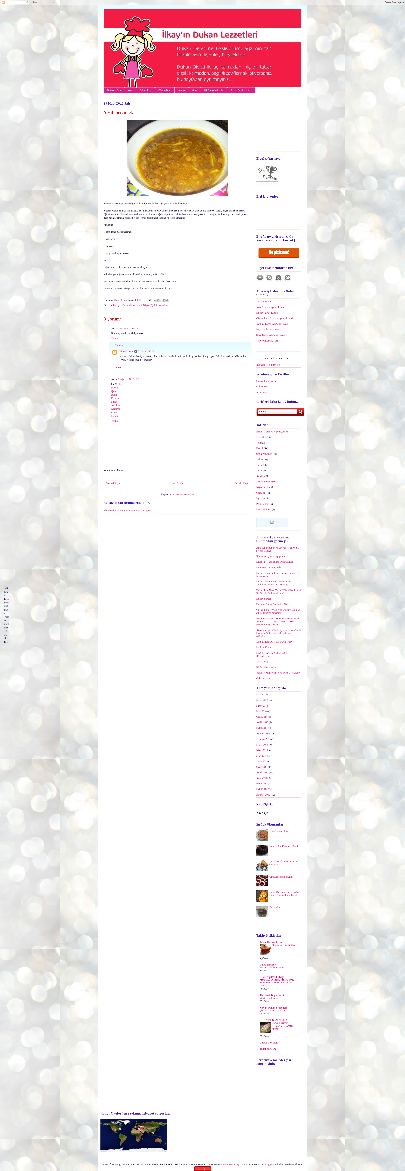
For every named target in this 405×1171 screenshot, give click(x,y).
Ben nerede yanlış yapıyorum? (271, 556)
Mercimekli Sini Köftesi (283, 944)
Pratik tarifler (262, 503)
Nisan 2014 (262, 705)
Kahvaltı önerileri (265, 481)
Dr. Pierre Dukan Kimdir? (269, 567)
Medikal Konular (264, 647)
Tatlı (258, 442)
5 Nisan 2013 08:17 (128, 328)
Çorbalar (260, 492)
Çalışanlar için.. (264, 678)
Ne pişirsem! (279, 252)
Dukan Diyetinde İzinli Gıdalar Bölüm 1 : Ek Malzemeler (278, 574)
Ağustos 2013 (263, 733)
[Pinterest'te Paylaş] (167, 300)
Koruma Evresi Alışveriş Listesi (272, 323)
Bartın (114, 394)
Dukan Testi (146, 90)
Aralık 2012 (262, 772)
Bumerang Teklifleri (266, 364)
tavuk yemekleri (264, 453)
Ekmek (259, 448)
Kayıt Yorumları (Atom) (182, 494)
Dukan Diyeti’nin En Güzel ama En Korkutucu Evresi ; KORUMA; (274, 583)
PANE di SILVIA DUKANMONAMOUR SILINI (283, 1026)
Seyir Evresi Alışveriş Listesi (270, 334)
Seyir (194, 90)
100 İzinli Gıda (114, 90)
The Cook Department (272, 995)
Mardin (114, 415)
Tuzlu (259, 464)
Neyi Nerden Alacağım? (268, 329)
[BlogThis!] (158, 300)
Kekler (259, 459)
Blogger (269, 1164)
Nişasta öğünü (150, 305)
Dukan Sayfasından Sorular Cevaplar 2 (283, 863)
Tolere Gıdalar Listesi (241, 90)
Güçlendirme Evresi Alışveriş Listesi (274, 318)
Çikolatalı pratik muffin (281, 876)
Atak (130, 90)
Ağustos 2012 (263, 794)
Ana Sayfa (177, 483)
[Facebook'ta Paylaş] (164, 300)
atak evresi (261, 386)
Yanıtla (114, 338)
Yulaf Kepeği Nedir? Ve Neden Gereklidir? (278, 672)
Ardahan (115, 405)
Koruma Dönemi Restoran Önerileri (274, 641)
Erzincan (115, 398)
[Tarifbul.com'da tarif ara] (272, 526)
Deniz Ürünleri (263, 509)
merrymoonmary (231, 1164)
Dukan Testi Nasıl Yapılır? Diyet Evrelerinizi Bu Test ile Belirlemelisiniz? (278, 591)
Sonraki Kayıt (113, 483)
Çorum (114, 412)
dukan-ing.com (268, 1048)
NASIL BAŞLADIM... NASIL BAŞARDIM (272, 654)
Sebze (259, 470)
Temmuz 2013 (263, 739)
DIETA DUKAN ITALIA (273, 1020)
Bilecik (114, 387)
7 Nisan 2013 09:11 (148, 351)
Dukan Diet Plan (269, 1042)
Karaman (115, 408)
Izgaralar (260, 498)
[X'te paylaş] (161, 300)
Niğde (114, 401)
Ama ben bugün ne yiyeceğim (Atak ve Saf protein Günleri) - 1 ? (277, 549)
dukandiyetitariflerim (271, 942)
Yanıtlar (119, 345)
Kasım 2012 (262, 778)
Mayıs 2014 (262, 700)
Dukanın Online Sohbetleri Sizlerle (273, 604)
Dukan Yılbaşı (263, 598)
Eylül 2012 (261, 789)
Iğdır (113, 391)
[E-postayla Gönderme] (149, 299)
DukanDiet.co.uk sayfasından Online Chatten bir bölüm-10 (284, 893)
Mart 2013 (261, 755)
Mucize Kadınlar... (269, 997)
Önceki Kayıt (241, 483)
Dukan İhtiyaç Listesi (267, 312)
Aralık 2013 (262, 722)
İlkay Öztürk (121, 299)
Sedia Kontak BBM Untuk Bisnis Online (276, 984)
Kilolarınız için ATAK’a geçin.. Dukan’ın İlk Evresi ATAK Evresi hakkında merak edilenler (278, 633)
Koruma (182, 90)
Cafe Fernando (268, 964)
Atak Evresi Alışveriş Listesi (270, 307)
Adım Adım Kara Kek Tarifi (283, 846)
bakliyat (117, 305)
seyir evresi (262, 392)
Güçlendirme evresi (132, 305)
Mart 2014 (261, 711)
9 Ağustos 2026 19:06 (129, 379)
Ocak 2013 (261, 766)
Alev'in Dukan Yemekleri (273, 1007)
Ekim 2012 (261, 783)
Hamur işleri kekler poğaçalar (271, 431)
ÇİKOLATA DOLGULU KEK (274, 1010)
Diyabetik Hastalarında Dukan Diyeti (274, 561)
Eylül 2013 (261, 727)
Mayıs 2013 (262, 744)
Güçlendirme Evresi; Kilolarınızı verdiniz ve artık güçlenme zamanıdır (278, 611)
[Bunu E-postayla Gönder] (155, 300)
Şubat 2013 (262, 761)
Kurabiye (260, 476)
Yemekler (163, 305)
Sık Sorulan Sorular (214, 90)
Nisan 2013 (262, 750)
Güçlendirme (164, 90)
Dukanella (274, 907)
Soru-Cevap (262, 661)
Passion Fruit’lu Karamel (272, 967)
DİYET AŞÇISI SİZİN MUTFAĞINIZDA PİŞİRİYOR (277, 978)
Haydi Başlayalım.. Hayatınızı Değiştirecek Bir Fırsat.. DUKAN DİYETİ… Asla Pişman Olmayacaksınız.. (277, 621)
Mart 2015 (261, 694)
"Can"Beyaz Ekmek (279, 831)
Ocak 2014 (261, 716)
